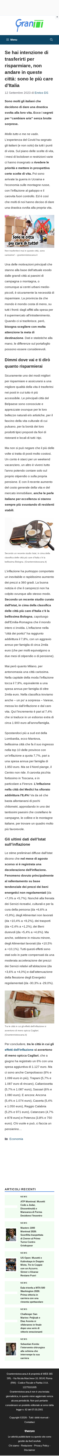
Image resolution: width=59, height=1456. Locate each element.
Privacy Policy (41, 1445)
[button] (51, 40)
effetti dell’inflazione (19, 1049)
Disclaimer (29, 1450)
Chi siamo (14, 1445)
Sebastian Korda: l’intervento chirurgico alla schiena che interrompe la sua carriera (32, 1351)
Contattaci (29, 1422)
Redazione (26, 1445)
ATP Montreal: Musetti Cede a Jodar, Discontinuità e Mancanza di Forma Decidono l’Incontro (32, 1208)
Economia (16, 1139)
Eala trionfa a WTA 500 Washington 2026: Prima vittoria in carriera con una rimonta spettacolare (32, 1294)
